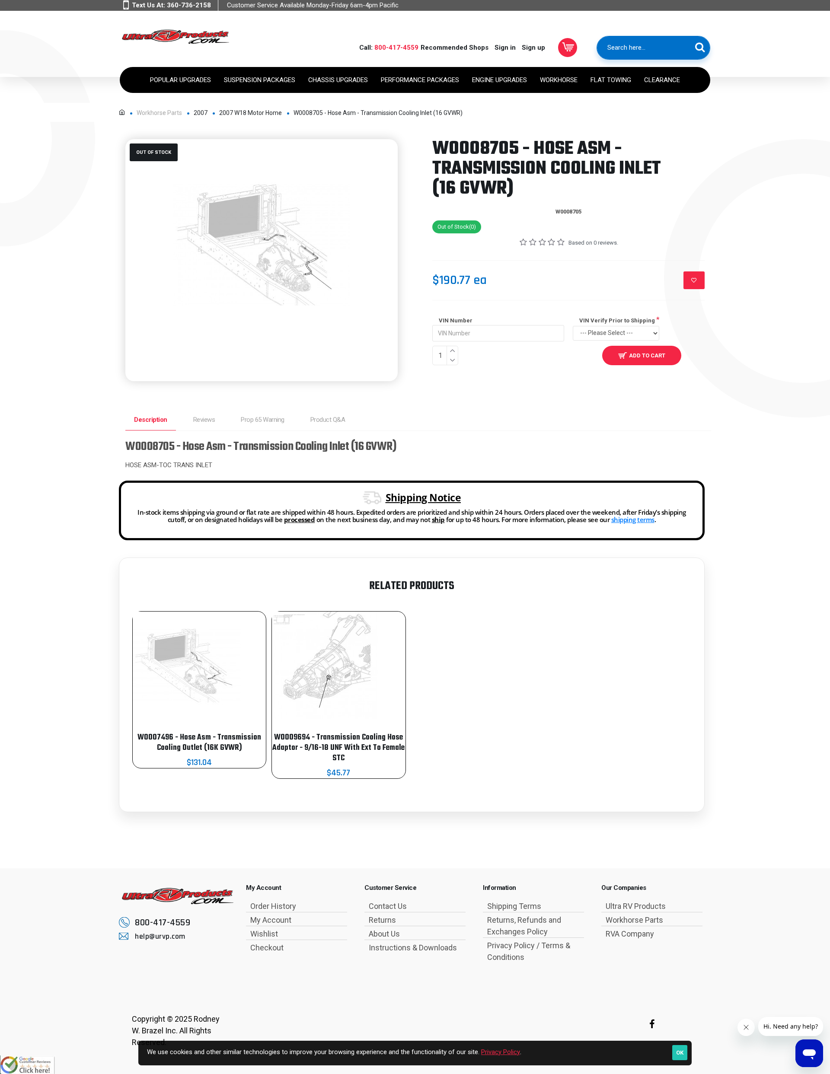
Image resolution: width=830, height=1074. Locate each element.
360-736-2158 (189, 5)
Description (150, 420)
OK (679, 1052)
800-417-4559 (396, 47)
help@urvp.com (160, 936)
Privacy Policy (500, 1052)
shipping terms (632, 519)
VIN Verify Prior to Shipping (617, 320)
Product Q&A (327, 420)
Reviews (204, 420)
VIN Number (455, 320)
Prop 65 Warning (262, 420)
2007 (201, 112)
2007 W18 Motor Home (250, 112)
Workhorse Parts (159, 112)
